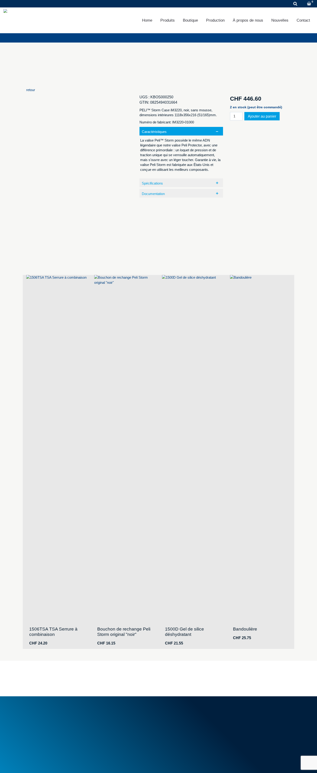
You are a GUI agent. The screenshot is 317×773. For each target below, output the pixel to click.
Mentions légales (39, 763)
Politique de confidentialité (77, 763)
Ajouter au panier (262, 116)
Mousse (170, 712)
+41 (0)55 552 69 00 (49, 728)
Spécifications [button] (152, 183)
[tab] (181, 152)
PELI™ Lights (174, 738)
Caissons (171, 718)
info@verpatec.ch (51, 733)
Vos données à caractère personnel (259, 723)
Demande (71, 4)
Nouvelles (279, 20)
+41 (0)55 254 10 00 (33, 4)
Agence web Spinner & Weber (252, 763)
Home (147, 20)
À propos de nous (248, 20)
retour (30, 90)
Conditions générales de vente (119, 712)
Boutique (190, 20)
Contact (303, 20)
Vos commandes (245, 712)
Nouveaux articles (110, 725)
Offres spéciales (109, 731)
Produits (167, 20)
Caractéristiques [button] (154, 132)
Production (215, 20)
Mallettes (171, 723)
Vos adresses (242, 718)
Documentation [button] (153, 194)
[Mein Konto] (303, 4)
